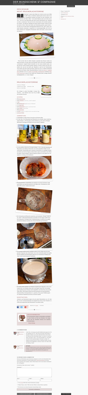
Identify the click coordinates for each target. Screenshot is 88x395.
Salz (19, 111)
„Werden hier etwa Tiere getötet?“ (26, 393)
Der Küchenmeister (46, 145)
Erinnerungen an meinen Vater (42, 393)
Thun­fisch (22, 100)
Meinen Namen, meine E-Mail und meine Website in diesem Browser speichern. (33, 384)
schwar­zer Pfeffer (20, 112)
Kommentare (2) (63, 19)
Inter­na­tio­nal (22, 305)
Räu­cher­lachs (22, 99)
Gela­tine (20, 108)
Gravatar (21, 382)
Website (42, 378)
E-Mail (30, 378)
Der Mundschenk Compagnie (34, 2)
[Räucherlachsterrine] (46, 90)
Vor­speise (36, 305)
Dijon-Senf (21, 105)
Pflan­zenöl (22, 103)
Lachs (66, 16)
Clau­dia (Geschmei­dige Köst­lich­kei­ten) (36, 71)
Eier (18, 102)
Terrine (62, 17)
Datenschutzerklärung (40, 360)
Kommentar (19, 367)
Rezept (73, 16)
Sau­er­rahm (22, 109)
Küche (67, 14)
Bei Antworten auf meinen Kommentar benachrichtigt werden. (29, 387)
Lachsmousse (69, 16)
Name (18, 378)
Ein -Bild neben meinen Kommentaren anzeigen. (28, 382)
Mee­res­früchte (26, 305)
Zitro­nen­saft (22, 106)
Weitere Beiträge (31, 323)
